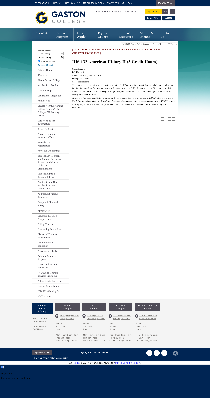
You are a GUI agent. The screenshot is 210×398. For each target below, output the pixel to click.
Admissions (44, 100)
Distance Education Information (48, 236)
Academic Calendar (48, 85)
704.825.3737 (114, 326)
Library (57, 3)
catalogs (76, 363)
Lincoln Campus (72, 3)
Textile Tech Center (93, 3)
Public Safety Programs (50, 281)
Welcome (42, 75)
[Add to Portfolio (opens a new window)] (162, 50)
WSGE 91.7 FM (113, 3)
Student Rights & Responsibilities (46, 175)
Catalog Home (45, 70)
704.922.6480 (38, 329)
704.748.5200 (88, 326)
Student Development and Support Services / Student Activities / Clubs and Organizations (49, 162)
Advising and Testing (48, 150)
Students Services (47, 129)
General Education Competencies (47, 218)
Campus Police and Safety (48, 204)
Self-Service (115, 12)
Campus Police (39, 321)
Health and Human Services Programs (48, 274)
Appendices (44, 210)
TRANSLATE (163, 3)
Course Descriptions (48, 286)
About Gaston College (49, 80)
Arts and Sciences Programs (47, 258)
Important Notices (42, 352)
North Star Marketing (175, 353)
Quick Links (154, 12)
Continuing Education (49, 229)
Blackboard (102, 12)
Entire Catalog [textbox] (44, 54)
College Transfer (46, 224)
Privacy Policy (49, 358)
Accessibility (62, 358)
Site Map (38, 358)
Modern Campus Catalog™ (127, 363)
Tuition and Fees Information (46, 122)
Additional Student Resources (48, 195)
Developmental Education (46, 244)
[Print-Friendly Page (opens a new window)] (169, 50)
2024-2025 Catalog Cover (50, 291)
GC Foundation (42, 3)
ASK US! (168, 18)
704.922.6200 (61, 326)
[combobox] (149, 44)
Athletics (127, 3)
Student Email (129, 12)
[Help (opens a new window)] (173, 50)
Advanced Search (45, 65)
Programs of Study (47, 251)
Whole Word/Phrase (48, 61)
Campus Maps (45, 90)
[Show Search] (172, 11)
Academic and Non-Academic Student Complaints (48, 185)
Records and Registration (44, 144)
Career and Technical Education (48, 266)
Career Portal (153, 18)
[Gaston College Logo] (64, 17)
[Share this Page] (166, 50)
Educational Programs (49, 95)
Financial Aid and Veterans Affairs (47, 136)
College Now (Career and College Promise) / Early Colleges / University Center (50, 110)
